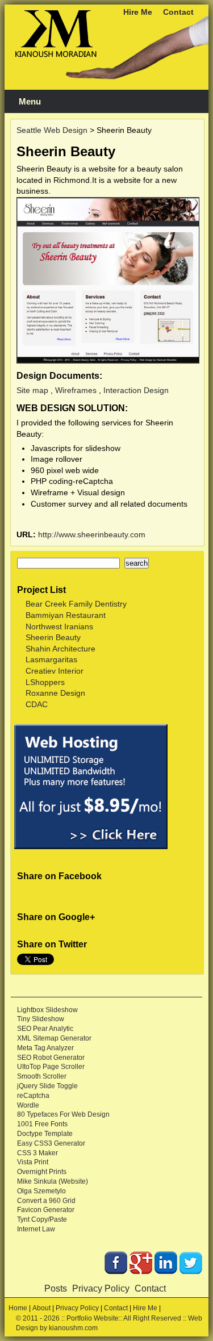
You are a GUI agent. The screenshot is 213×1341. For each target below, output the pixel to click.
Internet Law (36, 1229)
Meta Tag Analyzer (45, 1048)
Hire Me (137, 11)
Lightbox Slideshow (47, 1010)
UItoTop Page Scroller (51, 1067)
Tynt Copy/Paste (42, 1219)
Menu (30, 101)
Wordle (28, 1105)
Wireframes (76, 390)
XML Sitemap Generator (54, 1038)
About (41, 1308)
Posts (55, 1288)
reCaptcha (33, 1096)
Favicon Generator (45, 1210)
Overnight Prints (41, 1172)
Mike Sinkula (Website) (52, 1181)
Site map (32, 390)
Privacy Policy (101, 1288)
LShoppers (45, 682)
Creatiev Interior (54, 670)
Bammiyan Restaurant (66, 615)
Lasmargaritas (51, 659)
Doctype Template (45, 1134)
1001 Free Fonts (42, 1124)
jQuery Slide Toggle (47, 1086)
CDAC (37, 704)
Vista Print (32, 1162)
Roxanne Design (55, 692)
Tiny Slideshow (40, 1019)
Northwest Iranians (59, 626)
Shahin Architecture (60, 648)
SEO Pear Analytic (45, 1029)
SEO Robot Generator (51, 1058)
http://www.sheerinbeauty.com (91, 534)
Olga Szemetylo (41, 1191)
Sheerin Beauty (53, 637)
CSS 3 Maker (37, 1153)
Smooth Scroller (41, 1076)
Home (18, 1308)
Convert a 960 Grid (46, 1201)
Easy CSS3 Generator (51, 1143)
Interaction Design (136, 390)
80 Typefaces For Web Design (63, 1114)
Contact (178, 11)
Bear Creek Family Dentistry (76, 603)
